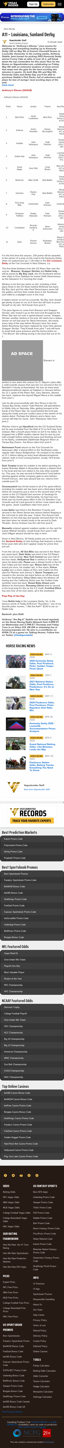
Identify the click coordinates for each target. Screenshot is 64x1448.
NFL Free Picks (10, 1287)
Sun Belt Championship (15, 1064)
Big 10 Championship (14, 1039)
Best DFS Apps (40, 1192)
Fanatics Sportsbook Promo (16, 1341)
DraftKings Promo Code (15, 899)
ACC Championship (13, 1032)
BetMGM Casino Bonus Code (18, 1099)
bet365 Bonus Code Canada (16, 1401)
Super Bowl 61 (11, 953)
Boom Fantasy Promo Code (46, 1228)
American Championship (15, 1051)
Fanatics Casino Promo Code (18, 1124)
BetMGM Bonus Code (14, 886)
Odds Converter (40, 1376)
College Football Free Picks (16, 1303)
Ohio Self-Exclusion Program (32, 1427)
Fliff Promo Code (41, 1213)
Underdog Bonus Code (13, 1375)
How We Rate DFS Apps (14, 1267)
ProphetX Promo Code (14, 858)
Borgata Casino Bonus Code (17, 1112)
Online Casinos (40, 1351)
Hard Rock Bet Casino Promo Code (21, 1144)
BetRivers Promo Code (15, 931)
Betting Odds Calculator (44, 1371)
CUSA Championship (14, 1071)
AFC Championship (13, 991)
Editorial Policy (40, 1346)
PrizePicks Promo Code (44, 1233)
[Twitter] (14, 1175)
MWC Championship (13, 1058)
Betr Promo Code (41, 1223)
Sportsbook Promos (42, 1294)
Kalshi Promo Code (13, 839)
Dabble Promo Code (42, 1218)
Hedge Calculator (41, 1386)
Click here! (8, 85)
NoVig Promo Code (13, 851)
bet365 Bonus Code (13, 893)
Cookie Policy (39, 1341)
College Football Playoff (15, 1013)
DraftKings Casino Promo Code (19, 1118)
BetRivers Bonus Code (14, 1381)
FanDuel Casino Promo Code (18, 1131)
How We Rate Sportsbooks (16, 1253)
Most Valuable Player (14, 972)
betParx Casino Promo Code (17, 1105)
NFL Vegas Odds (11, 1197)
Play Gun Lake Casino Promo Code (21, 1156)
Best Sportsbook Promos (16, 874)
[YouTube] (22, 1175)
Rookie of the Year (13, 978)
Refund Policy (39, 1330)
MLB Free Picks (10, 1297)
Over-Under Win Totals (15, 959)
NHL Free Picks (10, 1316)
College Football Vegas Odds (17, 1213)
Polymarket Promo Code (15, 845)
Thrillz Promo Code (42, 1207)
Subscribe (48, 4)
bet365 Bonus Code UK (14, 1407)
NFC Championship (13, 985)
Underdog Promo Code (15, 924)
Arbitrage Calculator (42, 1397)
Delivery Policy (40, 1336)
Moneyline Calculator (43, 1391)
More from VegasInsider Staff (37, 789)
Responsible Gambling (43, 1299)
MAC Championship (13, 1077)
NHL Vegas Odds (11, 1226)
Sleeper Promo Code (13, 1386)
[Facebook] (6, 1175)
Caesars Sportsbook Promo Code (20, 912)
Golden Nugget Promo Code (17, 1137)
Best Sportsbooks (11, 1336)
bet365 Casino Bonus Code (17, 1093)
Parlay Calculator (41, 1365)
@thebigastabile (23, 635)
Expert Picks (9, 1282)
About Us (37, 1304)
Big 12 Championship (14, 1045)
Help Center (38, 1315)
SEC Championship (13, 1026)
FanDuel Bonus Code (13, 1351)
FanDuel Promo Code (14, 905)
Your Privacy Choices (12, 1412)
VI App (36, 1289)
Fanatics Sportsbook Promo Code (20, 880)
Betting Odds (9, 1192)
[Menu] (59, 4)
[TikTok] (30, 1175)
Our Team (38, 1310)
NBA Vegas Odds (11, 1202)
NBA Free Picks (10, 1292)
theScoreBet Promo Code (16, 918)
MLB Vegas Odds (11, 1207)
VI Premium (38, 1283)
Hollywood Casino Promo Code (18, 1150)
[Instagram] (37, 1175)
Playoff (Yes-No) (12, 966)
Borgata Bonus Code (14, 937)
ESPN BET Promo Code (14, 1370)
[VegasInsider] (32, 1170)
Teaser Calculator (41, 1381)
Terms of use (39, 1325)
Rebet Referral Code (42, 1239)
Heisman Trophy (12, 1007)
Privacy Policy (40, 1320)
